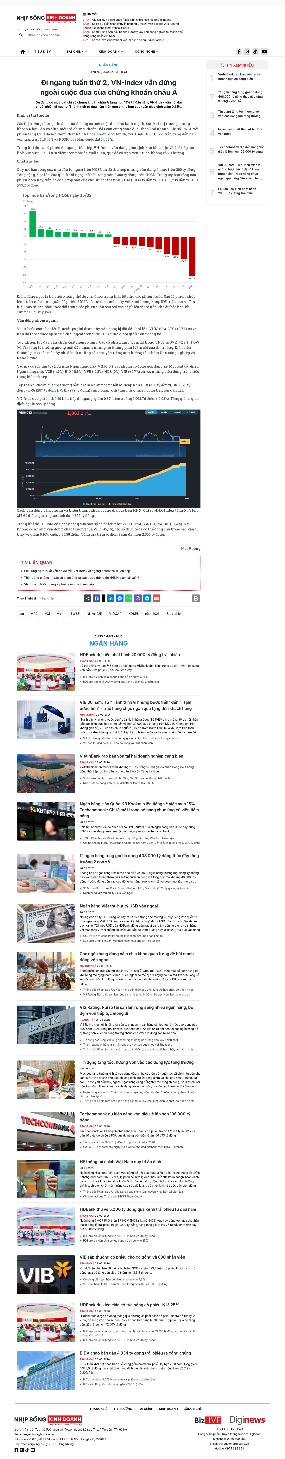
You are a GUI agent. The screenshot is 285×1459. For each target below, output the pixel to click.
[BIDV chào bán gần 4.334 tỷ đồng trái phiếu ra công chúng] (46, 1370)
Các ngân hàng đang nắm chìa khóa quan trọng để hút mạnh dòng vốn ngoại (137, 956)
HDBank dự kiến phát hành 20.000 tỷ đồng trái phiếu (130, 654)
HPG (34, 614)
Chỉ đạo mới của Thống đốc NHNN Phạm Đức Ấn (112, 1196)
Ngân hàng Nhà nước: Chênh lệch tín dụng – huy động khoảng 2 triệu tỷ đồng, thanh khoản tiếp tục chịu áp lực (138, 1094)
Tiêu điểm (43, 51)
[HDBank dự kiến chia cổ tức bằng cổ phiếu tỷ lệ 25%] (46, 1322)
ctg (21, 614)
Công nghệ (145, 51)
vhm (60, 614)
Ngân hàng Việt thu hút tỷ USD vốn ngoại (108, 893)
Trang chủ (99, 1409)
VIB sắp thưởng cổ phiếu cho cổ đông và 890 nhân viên (117, 743)
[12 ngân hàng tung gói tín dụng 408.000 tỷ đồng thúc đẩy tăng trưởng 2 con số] (46, 873)
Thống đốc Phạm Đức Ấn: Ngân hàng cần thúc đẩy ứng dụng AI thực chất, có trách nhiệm (138, 989)
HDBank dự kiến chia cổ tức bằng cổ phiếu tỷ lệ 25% (115, 676)
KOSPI (133, 614)
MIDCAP (115, 614)
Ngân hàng (108, 65)
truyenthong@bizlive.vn (38, 1434)
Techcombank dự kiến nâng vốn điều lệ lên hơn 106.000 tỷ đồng (135, 1117)
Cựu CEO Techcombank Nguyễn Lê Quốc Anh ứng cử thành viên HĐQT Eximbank (133, 1147)
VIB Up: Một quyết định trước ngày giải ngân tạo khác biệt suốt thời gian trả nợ (131, 738)
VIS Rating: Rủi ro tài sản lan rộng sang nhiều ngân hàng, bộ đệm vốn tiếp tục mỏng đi (135, 994)
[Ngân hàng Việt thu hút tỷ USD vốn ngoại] (46, 923)
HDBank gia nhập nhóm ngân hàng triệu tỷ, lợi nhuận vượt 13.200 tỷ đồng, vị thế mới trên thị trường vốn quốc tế (138, 1333)
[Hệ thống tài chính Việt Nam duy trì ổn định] (46, 1179)
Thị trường (122, 1409)
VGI (47, 614)
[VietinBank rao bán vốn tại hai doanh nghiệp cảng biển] (46, 773)
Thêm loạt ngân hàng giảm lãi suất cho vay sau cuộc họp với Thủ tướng (127, 1044)
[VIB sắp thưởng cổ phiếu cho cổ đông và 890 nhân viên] (46, 1274)
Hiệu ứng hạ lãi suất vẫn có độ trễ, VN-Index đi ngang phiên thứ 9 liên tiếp (77, 571)
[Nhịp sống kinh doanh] (48, 1420)
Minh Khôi (87, 714)
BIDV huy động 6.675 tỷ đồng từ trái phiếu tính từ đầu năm (118, 1379)
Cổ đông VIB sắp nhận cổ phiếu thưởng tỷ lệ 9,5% (113, 1279)
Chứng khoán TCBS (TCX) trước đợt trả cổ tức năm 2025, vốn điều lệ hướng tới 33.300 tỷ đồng (141, 842)
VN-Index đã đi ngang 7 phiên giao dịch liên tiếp (59, 584)
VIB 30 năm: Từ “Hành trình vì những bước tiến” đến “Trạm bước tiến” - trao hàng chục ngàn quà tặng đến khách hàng (136, 705)
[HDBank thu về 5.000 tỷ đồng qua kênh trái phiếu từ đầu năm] (46, 1227)
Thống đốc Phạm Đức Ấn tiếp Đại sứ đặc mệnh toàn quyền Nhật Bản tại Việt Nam (133, 1191)
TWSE (75, 614)
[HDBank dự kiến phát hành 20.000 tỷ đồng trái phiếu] (46, 672)
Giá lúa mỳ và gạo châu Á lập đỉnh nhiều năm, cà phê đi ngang (131, 19)
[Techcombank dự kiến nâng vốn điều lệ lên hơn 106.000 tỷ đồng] (46, 1131)
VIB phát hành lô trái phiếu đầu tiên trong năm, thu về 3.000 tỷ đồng (124, 1284)
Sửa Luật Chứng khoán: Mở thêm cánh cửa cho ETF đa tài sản (121, 940)
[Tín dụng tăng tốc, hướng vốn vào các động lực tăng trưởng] (46, 1079)
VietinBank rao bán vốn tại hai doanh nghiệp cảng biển (131, 756)
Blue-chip (174, 614)
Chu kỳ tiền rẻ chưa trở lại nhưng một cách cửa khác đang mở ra (122, 935)
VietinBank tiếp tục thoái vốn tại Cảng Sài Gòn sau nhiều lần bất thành (126, 778)
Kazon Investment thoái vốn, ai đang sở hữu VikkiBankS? (128, 40)
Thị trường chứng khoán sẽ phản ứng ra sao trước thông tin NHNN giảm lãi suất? (81, 578)
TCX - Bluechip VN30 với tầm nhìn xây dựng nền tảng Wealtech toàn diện (128, 838)
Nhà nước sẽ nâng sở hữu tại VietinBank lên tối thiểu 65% (118, 783)
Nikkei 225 (94, 614)
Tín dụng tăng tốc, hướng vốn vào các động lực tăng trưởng (137, 1062)
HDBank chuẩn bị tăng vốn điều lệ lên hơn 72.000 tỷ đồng (118, 1235)
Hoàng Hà (87, 1019)
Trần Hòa (86, 660)
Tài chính (75, 51)
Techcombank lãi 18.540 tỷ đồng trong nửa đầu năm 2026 (118, 1142)
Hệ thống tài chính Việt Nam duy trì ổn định (120, 1161)
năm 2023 (152, 614)
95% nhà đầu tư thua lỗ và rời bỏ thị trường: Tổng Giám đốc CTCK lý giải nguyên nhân (136, 888)
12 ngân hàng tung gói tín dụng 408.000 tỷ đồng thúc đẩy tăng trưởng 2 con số (139, 858)
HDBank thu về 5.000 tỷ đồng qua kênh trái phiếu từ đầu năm (120, 681)
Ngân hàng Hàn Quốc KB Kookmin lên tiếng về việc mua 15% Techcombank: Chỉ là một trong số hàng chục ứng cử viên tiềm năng (139, 809)
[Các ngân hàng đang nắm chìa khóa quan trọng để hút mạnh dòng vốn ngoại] (46, 971)
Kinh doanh (110, 51)
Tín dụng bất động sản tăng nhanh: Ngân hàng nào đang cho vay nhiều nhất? (130, 1040)
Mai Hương (87, 966)
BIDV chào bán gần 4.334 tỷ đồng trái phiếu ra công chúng (135, 1353)
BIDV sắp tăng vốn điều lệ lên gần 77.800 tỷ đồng (113, 1384)
